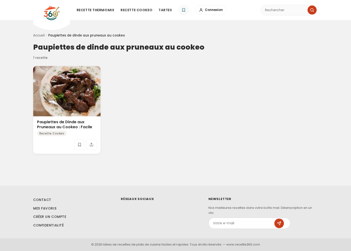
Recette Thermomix (96, 10)
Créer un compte (49, 216)
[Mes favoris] (184, 10)
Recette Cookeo (136, 10)
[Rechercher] (312, 10)
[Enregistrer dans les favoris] (79, 144)
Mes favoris (44, 208)
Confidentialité (48, 225)
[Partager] (91, 144)
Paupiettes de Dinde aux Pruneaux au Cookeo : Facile (64, 124)
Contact (42, 199)
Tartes (165, 10)
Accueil (39, 35)
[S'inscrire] (279, 223)
